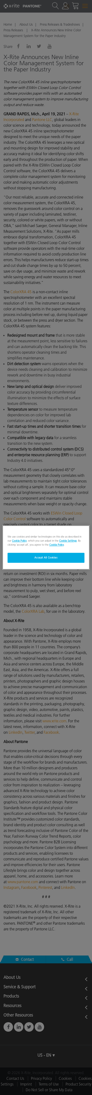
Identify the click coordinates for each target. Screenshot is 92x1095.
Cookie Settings (68, 541)
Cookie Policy (19, 541)
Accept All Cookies (45, 557)
